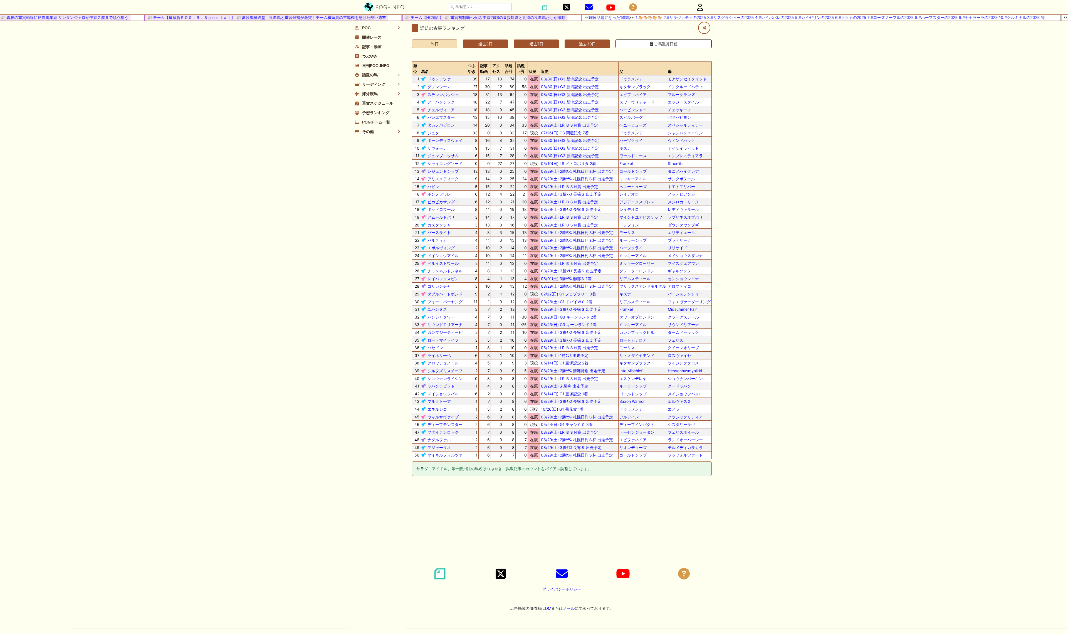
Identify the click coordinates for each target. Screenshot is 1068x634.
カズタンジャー (441, 225)
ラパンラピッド (441, 386)
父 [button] (621, 71)
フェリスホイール (683, 432)
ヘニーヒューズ (633, 125)
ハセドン (435, 347)
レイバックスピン (443, 278)
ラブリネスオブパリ (685, 217)
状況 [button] (533, 71)
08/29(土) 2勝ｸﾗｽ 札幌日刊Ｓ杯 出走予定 (577, 171)
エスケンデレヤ (633, 378)
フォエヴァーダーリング (689, 301)
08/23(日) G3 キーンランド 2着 (569, 317)
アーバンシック (441, 102)
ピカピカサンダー (443, 201)
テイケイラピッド (683, 148)
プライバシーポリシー (561, 589)
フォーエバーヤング (445, 301)
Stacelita (676, 163)
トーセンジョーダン (636, 432)
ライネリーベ (439, 355)
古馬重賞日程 (665, 43)
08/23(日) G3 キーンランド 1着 (569, 324)
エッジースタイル (683, 102)
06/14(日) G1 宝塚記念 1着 (564, 393)
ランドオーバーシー (685, 439)
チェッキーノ (679, 109)
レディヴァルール (683, 209)
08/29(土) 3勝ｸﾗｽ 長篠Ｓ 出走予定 (571, 194)
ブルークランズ (681, 94)
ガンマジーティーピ (445, 332)
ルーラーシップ (633, 240)
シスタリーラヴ (681, 424)
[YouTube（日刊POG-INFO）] (610, 7)
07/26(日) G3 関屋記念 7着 (565, 132)
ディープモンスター (445, 424)
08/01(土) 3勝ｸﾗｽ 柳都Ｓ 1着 (566, 278)
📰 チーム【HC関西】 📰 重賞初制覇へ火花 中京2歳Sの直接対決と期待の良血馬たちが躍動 (470, 17)
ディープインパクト (636, 424)
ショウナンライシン (445, 378)
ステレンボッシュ (443, 94)
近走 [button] (545, 71)
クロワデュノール (443, 363)
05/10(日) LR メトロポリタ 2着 (568, 163)
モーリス (627, 232)
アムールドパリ (441, 217)
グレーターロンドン (636, 270)
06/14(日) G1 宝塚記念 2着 (564, 363)
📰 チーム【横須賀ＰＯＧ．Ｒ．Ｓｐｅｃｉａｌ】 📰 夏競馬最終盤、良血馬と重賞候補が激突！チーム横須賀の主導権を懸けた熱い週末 (251, 17)
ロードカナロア (633, 340)
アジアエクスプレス (636, 201)
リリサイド (677, 247)
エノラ (673, 409)
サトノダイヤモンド (636, 355)
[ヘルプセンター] (633, 7)
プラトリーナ (679, 240)
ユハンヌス (437, 309)
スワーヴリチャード (636, 102)
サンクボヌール (681, 178)
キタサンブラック (635, 86)
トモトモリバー (681, 186)
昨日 (435, 43)
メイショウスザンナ (685, 255)
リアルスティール (635, 278)
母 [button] (670, 71)
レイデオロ (629, 194)
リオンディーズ (633, 447)
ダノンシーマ (439, 86)
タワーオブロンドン (636, 317)
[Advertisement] (562, 523)
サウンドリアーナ (683, 324)
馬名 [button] (425, 71)
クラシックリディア (685, 417)
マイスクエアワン (683, 263)
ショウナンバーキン (685, 378)
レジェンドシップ (443, 171)
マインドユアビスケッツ (640, 217)
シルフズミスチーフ (445, 370)
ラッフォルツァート (685, 455)
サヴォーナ (437, 148)
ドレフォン (629, 225)
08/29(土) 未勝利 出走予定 (564, 386)
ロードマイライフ (443, 340)
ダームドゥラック (683, 332)
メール (569, 608)
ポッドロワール (441, 209)
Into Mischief (630, 370)
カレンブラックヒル (636, 332)
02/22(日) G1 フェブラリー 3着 (568, 294)
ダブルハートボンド (445, 294)
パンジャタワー (441, 317)
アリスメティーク (443, 178)
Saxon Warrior (632, 401)
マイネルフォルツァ (445, 455)
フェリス (675, 340)
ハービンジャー (633, 109)
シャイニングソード (445, 163)
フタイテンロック (443, 432)
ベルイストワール (443, 263)
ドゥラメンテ (631, 79)
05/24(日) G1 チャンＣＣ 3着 (567, 424)
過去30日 (587, 43)
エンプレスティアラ (685, 155)
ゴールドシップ (633, 171)
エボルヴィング (441, 247)
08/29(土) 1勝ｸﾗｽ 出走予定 (564, 355)
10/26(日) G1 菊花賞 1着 (562, 409)
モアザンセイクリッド (687, 79)
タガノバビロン (441, 125)
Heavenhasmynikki (685, 370)
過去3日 (485, 43)
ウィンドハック (681, 140)
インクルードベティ (685, 86)
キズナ (625, 148)
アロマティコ (679, 286)
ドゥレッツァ (439, 79)
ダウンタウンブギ (683, 225)
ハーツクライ (631, 140)
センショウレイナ (683, 278)
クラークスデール (683, 317)
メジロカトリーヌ (683, 201)
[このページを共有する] (704, 28)
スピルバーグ (631, 117)
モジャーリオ (439, 447)
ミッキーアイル (633, 178)
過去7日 (536, 43)
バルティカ (437, 240)
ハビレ (433, 186)
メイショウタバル (443, 393)
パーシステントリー (685, 294)
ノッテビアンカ (681, 194)
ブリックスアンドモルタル (642, 286)
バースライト (439, 232)
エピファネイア (633, 94)
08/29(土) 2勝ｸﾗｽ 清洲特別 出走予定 (573, 370)
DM (548, 608)
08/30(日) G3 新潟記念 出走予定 (570, 79)
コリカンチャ (439, 286)
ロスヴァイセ (679, 355)
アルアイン (629, 417)
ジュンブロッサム (443, 155)
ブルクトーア (439, 401)
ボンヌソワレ (439, 194)
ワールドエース (633, 155)
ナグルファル (439, 439)
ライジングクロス (683, 363)
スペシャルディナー (685, 125)
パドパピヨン (679, 117)
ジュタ (433, 132)
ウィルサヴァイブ (443, 417)
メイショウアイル (443, 255)
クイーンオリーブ (683, 347)
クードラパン (679, 386)
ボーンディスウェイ (445, 140)
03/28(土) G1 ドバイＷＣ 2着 (566, 301)
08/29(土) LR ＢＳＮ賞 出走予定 (569, 125)
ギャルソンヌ (679, 270)
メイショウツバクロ (685, 393)
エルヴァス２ (679, 401)
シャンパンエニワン (685, 132)
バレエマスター (441, 117)
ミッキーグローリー (636, 263)
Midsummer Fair (682, 309)
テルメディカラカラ (685, 447)
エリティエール (681, 232)
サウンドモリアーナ (445, 324)
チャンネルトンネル (445, 270)
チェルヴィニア (441, 109)
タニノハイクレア (683, 171)
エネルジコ (437, 409)
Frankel (626, 163)
